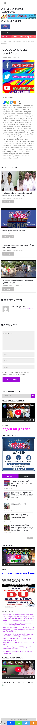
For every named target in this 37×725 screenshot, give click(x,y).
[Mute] (30, 420)
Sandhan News (7, 57)
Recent (26, 476)
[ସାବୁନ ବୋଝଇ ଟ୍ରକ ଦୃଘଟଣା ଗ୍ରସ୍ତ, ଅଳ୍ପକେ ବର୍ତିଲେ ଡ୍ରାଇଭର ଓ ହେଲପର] (18, 269)
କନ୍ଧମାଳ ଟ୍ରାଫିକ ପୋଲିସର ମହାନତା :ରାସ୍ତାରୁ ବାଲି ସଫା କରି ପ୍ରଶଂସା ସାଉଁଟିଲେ (18, 246)
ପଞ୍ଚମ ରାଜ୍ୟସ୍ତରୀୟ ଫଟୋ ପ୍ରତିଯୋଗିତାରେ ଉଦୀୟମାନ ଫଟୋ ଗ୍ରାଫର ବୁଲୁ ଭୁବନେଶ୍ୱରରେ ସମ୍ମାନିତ (18, 635)
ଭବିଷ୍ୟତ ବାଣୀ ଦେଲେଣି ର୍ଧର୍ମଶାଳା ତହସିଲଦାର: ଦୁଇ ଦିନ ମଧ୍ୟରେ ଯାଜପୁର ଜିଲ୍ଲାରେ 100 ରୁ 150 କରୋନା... (22, 527)
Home (4, 41)
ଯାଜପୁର (19, 41)
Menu (4, 33)
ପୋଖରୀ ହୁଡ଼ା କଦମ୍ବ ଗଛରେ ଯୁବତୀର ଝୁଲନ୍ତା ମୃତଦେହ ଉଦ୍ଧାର (21, 516)
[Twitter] (11, 101)
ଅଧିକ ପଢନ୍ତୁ (7, 202)
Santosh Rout (18, 285)
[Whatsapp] (7, 101)
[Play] (4, 420)
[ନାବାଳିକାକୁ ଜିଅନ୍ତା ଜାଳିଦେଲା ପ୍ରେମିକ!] (18, 218)
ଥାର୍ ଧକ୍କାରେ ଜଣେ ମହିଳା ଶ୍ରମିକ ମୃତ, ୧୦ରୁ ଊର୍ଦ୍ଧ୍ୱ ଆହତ (19, 627)
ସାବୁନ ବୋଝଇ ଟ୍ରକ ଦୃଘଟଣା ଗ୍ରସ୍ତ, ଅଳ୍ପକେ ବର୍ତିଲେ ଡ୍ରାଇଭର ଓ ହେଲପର (18, 281)
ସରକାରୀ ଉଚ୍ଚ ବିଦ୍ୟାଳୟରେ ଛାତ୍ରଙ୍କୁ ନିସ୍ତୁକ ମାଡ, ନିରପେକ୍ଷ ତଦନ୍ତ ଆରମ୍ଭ (17, 648)
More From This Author (26, 309)
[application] (18, 412)
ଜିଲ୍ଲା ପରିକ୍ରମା (12, 41)
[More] (14, 101)
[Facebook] (4, 101)
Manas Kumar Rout (18, 198)
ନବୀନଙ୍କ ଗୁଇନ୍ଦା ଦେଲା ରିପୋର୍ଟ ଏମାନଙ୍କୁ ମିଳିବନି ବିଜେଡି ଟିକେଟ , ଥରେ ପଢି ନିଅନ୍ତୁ (22, 483)
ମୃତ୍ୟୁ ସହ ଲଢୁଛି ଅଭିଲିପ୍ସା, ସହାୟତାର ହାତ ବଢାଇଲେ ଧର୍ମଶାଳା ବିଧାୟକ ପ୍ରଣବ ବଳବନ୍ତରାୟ (22, 495)
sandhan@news (18, 306)
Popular (10, 476)
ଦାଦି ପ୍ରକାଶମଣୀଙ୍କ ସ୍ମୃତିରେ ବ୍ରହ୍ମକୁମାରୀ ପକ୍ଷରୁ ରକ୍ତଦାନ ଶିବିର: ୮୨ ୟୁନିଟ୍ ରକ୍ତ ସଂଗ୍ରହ (17, 624)
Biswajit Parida (18, 233)
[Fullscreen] (33, 420)
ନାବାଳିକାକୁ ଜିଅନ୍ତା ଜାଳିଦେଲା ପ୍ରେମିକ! (14, 230)
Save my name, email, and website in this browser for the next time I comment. (16, 373)
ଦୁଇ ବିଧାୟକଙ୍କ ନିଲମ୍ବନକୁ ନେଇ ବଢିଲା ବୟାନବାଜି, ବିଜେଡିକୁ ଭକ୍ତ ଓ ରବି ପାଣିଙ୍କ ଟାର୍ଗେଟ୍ (17, 194)
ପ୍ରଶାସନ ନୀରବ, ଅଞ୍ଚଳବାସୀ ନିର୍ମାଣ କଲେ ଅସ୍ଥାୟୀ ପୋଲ (18, 620)
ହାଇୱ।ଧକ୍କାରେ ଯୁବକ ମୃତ (18, 504)
